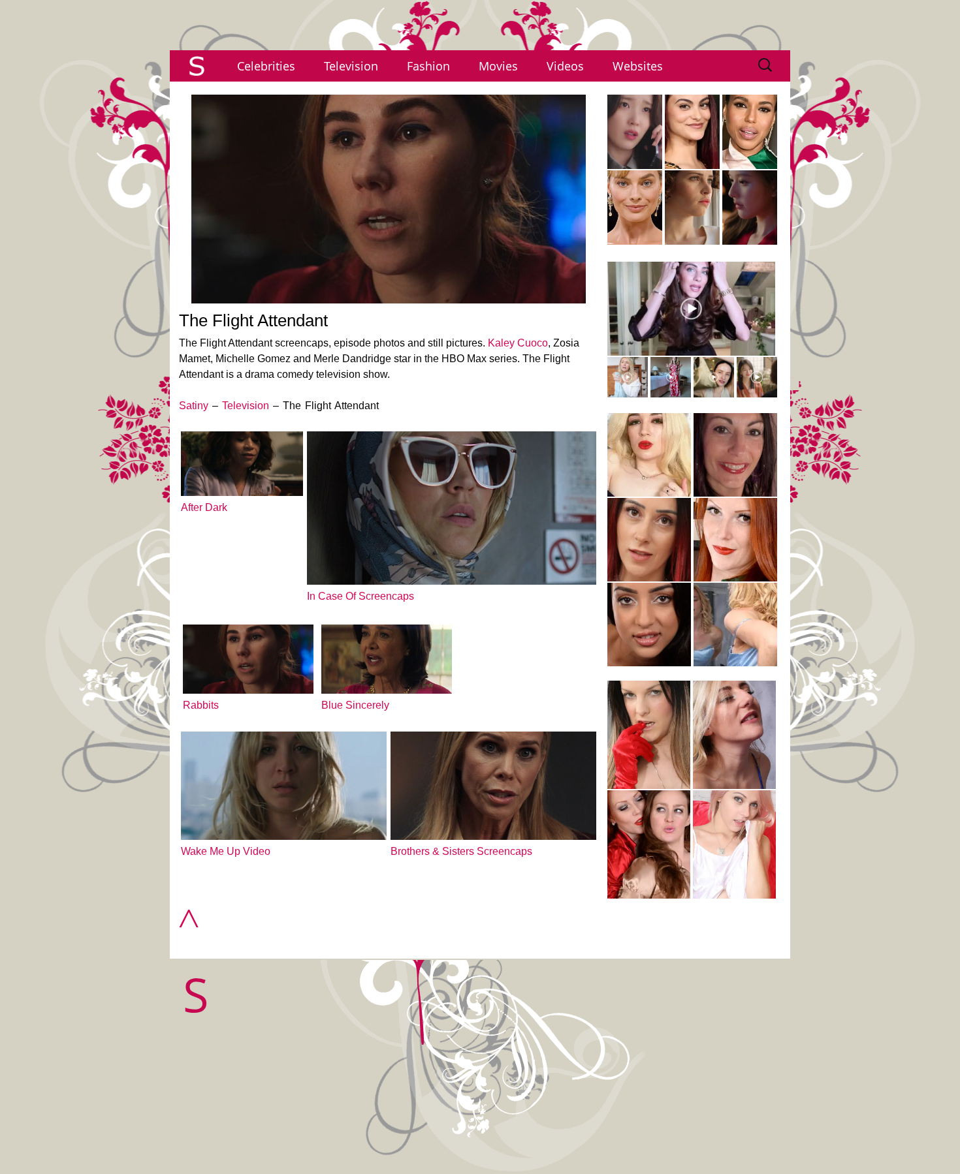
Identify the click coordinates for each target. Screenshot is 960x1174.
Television (351, 66)
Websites (638, 66)
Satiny (193, 405)
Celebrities (266, 66)
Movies (498, 66)
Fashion (428, 66)
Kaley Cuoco (518, 342)
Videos (565, 66)
